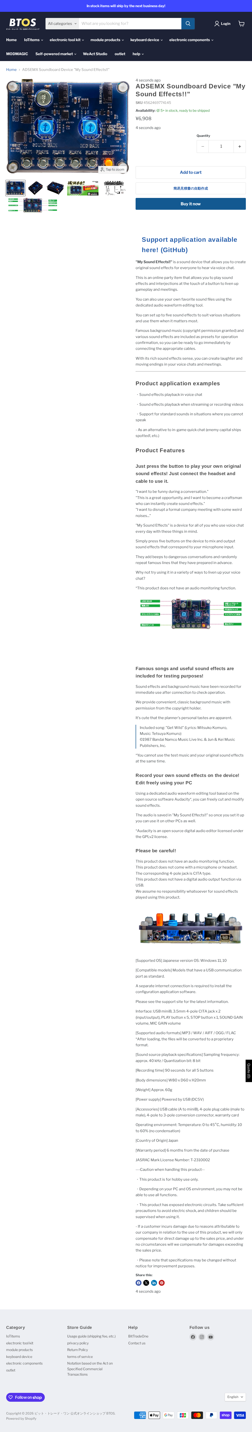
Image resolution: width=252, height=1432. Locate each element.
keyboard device (145, 40)
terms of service (80, 1356)
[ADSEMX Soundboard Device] (15, 188)
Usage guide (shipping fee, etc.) (91, 1336)
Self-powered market (54, 54)
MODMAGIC (17, 54)
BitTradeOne (138, 1336)
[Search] (188, 23)
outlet (120, 54)
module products (106, 40)
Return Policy (77, 1350)
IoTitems (32, 40)
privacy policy (78, 1343)
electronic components (190, 40)
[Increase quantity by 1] (240, 146)
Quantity (203, 136)
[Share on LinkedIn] (154, 1283)
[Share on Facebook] (139, 1283)
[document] (191, 244)
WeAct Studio (95, 54)
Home (11, 40)
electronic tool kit (65, 40)
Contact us (136, 1343)
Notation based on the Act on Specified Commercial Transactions (90, 1368)
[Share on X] (146, 1283)
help (137, 54)
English (232, 1397)
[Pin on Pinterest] (162, 1283)
